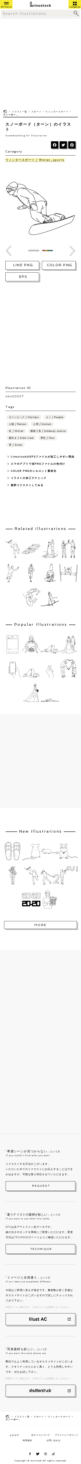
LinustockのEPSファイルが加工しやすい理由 (43, 456)
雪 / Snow (15, 444)
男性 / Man (48, 438)
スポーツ (36, 111)
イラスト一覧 (19, 111)
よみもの (14, 1435)
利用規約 (27, 1440)
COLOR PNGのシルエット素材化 (33, 470)
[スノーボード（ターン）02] (8, 251)
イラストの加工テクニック (29, 478)
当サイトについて (40, 1435)
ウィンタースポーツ (56, 111)
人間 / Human (42, 424)
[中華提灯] (72, 251)
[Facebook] (54, 145)
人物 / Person (17, 424)
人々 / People (54, 417)
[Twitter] (63, 145)
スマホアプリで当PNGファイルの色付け (38, 463)
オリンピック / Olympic (24, 417)
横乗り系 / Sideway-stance (48, 431)
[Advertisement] (40, 63)
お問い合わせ (53, 1440)
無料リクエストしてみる (27, 485)
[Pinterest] (72, 145)
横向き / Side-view (21, 438)
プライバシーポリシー (67, 1435)
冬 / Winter (16, 431)
